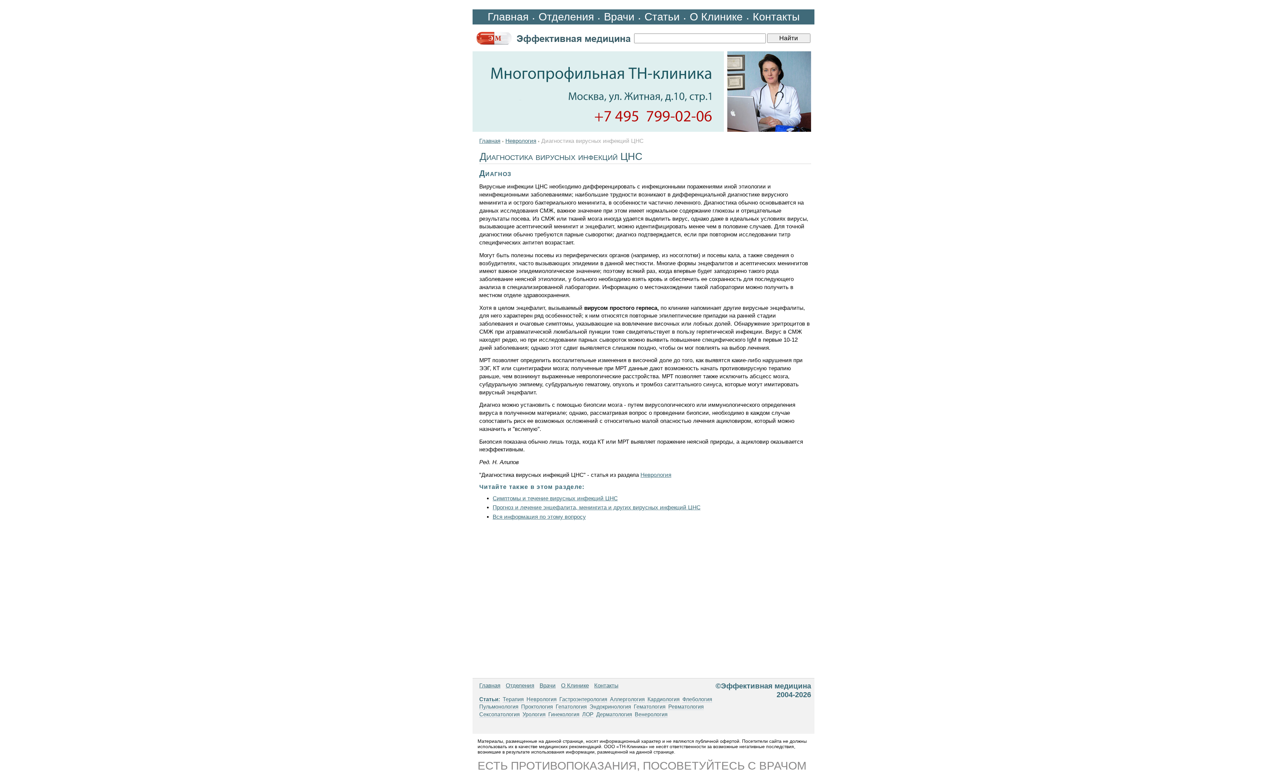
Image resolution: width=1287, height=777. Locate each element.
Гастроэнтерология (583, 699)
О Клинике (716, 17)
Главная (508, 17)
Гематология (650, 707)
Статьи (662, 17)
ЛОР (588, 714)
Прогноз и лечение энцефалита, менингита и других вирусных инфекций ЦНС (596, 507)
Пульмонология (498, 707)
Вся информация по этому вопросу (539, 517)
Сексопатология (499, 714)
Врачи (619, 17)
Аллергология (627, 699)
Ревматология (686, 707)
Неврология (520, 141)
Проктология (537, 707)
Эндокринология (610, 707)
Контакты (776, 17)
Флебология (697, 699)
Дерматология (614, 714)
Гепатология (571, 707)
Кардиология (664, 699)
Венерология (651, 714)
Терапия (513, 699)
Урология (534, 714)
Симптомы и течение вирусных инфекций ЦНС (555, 498)
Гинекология (563, 714)
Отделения (566, 17)
